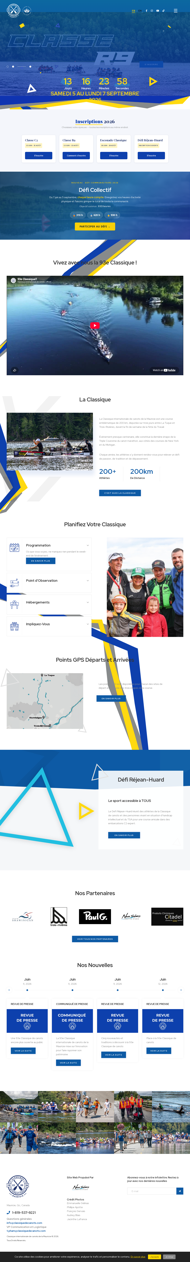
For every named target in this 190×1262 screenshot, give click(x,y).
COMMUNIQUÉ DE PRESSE (27, 1004)
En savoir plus (138, 1256)
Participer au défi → (95, 226)
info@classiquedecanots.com (24, 1223)
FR (133, 10)
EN (140, 10)
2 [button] (25, 67)
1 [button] (8, 67)
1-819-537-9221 (24, 1212)
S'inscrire (38, 155)
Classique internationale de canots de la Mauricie (29, 1236)
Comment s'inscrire (76, 155)
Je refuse (169, 1257)
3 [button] (30, 67)
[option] (95, 48)
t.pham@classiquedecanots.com (26, 1230)
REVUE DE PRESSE (67, 1004)
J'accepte (154, 1257)
